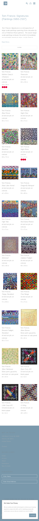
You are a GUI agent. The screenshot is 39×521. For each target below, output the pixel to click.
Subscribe (19, 486)
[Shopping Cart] (30, 3)
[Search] (27, 3)
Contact (4, 446)
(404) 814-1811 (7, 444)
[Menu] (34, 3)
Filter (19, 47)
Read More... (6, 42)
